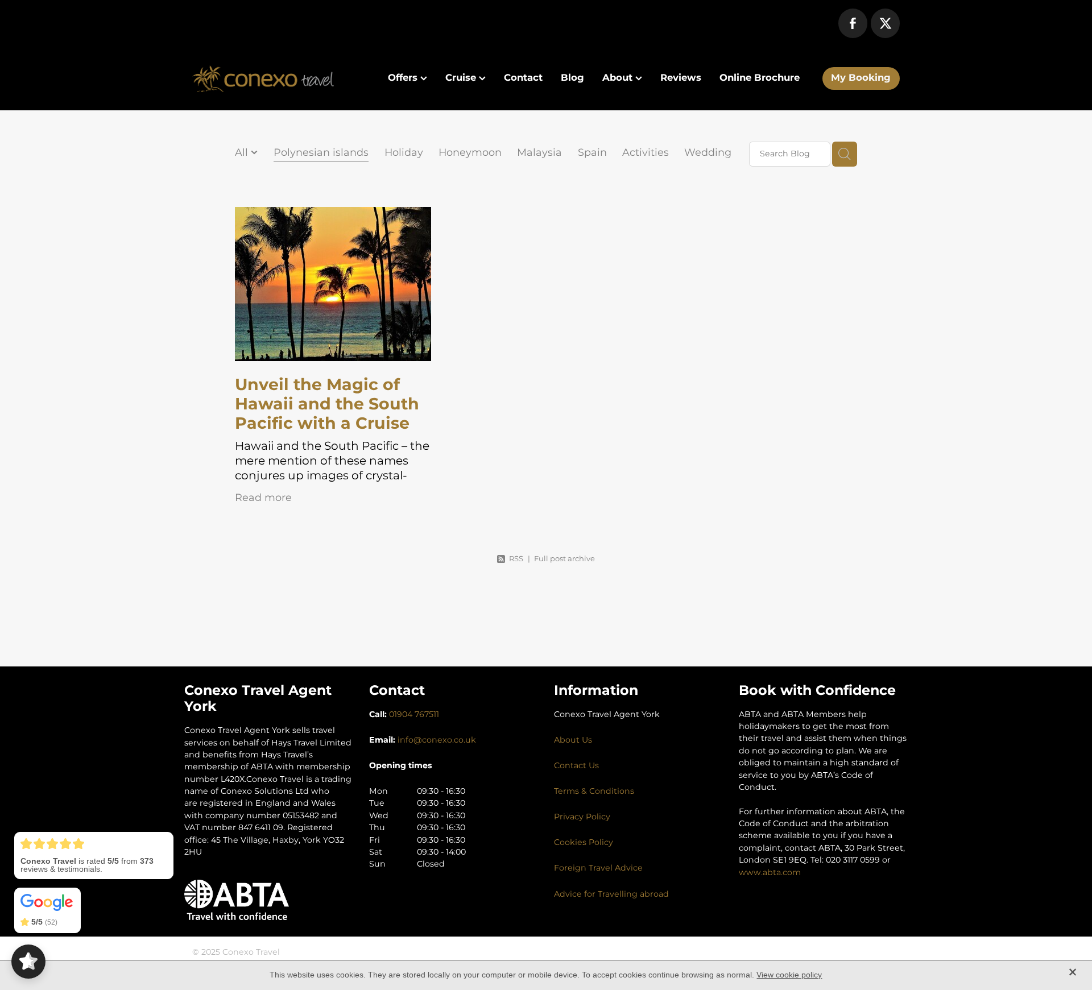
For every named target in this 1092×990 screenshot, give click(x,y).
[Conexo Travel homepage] (263, 78)
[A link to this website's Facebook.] (852, 23)
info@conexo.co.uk (437, 740)
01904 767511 (414, 714)
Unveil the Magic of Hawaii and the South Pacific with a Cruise (327, 404)
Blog (572, 78)
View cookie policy (789, 974)
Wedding (707, 153)
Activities (645, 153)
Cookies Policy (583, 842)
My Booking (861, 78)
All (243, 152)
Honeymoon (470, 153)
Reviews (680, 78)
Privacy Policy (582, 816)
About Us (573, 740)
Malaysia (539, 153)
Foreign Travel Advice (598, 868)
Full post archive (564, 559)
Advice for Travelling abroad (611, 894)
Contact (523, 78)
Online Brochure (759, 78)
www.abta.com (770, 872)
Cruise (462, 78)
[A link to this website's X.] (885, 23)
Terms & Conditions (594, 791)
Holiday (403, 153)
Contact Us (576, 765)
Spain (592, 153)
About (618, 78)
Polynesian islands (321, 153)
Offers (404, 78)
